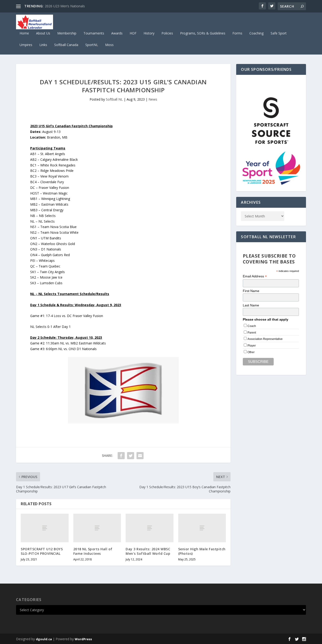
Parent (252, 332)
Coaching (256, 33)
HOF (133, 33)
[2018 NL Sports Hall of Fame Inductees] (97, 528)
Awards (117, 33)
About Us (43, 33)
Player (252, 345)
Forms (237, 33)
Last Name (251, 305)
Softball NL (114, 99)
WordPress (83, 639)
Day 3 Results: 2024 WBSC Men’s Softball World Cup (148, 551)
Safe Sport (279, 33)
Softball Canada (66, 45)
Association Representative (265, 339)
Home (24, 33)
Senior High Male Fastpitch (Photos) (202, 551)
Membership (66, 33)
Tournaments (93, 33)
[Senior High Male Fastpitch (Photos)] (202, 528)
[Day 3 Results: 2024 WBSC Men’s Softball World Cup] (149, 528)
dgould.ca (44, 639)
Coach (252, 326)
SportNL (91, 45)
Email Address (255, 276)
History (149, 33)
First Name (251, 291)
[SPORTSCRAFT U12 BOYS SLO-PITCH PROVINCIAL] (45, 528)
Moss (109, 45)
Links (43, 45)
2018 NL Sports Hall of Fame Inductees (92, 551)
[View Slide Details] (271, 120)
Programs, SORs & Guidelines (202, 33)
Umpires (26, 45)
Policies (167, 33)
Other (251, 352)
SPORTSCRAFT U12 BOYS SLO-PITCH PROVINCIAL (42, 551)
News (153, 99)
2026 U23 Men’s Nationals (65, 6)
